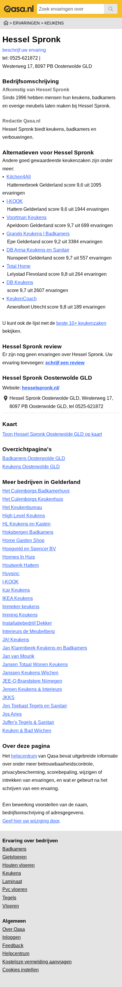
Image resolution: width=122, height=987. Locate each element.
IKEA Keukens (17, 598)
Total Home (18, 266)
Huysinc (11, 573)
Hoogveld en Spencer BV (29, 548)
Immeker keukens (20, 606)
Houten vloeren (18, 865)
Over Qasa (13, 929)
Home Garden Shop (23, 540)
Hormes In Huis (18, 556)
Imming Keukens (20, 614)
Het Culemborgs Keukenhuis (32, 499)
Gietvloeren (14, 856)
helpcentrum (24, 755)
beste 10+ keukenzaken (81, 323)
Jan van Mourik (18, 656)
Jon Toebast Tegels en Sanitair (34, 705)
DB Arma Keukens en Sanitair (38, 249)
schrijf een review (64, 362)
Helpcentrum (15, 953)
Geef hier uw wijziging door (30, 820)
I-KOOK (15, 201)
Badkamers (14, 848)
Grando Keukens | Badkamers (38, 233)
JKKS (8, 697)
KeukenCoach (22, 298)
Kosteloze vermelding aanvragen (37, 961)
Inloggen (11, 937)
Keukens (11, 873)
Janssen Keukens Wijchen (30, 672)
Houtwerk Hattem (20, 565)
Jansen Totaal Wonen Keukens (35, 664)
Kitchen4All (19, 176)
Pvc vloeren (14, 889)
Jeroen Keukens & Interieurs (32, 689)
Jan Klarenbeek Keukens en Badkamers (44, 647)
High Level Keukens (23, 515)
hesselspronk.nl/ (40, 387)
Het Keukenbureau (22, 507)
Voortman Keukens (26, 217)
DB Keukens (20, 282)
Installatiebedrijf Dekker (27, 623)
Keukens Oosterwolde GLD (31, 466)
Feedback (12, 945)
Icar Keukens (16, 590)
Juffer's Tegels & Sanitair (28, 722)
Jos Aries (12, 714)
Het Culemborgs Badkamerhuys (36, 490)
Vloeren (10, 905)
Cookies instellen (20, 969)
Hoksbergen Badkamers (27, 532)
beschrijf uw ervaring (24, 50)
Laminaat (12, 881)
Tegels (9, 897)
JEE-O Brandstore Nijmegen (32, 680)
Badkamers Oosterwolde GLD (33, 458)
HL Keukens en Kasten (26, 523)
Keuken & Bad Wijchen (26, 730)
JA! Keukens (15, 639)
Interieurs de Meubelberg (28, 631)
